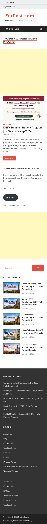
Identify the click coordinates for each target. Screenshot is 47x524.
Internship (7, 124)
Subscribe (10, 197)
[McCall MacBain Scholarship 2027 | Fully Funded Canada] (11, 344)
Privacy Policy (9, 462)
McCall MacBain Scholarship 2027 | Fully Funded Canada (32, 347)
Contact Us (8, 443)
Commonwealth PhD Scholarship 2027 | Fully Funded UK (32, 286)
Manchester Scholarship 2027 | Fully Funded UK (32, 317)
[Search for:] (23, 268)
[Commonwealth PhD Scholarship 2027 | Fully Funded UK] (11, 284)
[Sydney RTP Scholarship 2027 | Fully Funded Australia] (11, 299)
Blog (5, 438)
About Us (7, 434)
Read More (8, 157)
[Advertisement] (23, 72)
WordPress (17, 521)
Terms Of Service (10, 471)
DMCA (6, 452)
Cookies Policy (10, 448)
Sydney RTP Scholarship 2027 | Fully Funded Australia (32, 302)
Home (6, 457)
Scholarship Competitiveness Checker (20, 466)
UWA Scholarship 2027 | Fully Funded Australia (32, 331)
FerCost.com (19, 15)
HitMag (29, 521)
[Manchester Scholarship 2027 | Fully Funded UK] (11, 315)
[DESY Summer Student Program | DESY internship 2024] (23, 109)
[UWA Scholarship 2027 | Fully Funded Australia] (11, 330)
